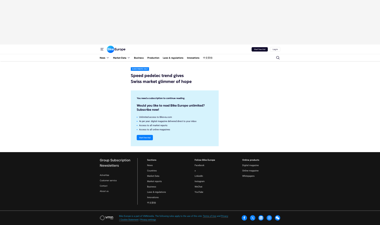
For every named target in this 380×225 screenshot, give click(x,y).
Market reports (154, 181)
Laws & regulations (156, 192)
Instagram (200, 181)
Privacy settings (148, 219)
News (150, 165)
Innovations (153, 197)
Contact (103, 185)
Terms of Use (209, 216)
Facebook (199, 165)
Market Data (153, 176)
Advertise (104, 175)
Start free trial (259, 49)
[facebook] (244, 218)
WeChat (198, 186)
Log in (275, 49)
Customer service (108, 180)
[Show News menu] (108, 57)
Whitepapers (248, 176)
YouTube (199, 192)
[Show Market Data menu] (128, 57)
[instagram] (269, 218)
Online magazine (250, 170)
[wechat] (277, 218)
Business (151, 186)
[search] (278, 58)
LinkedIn (199, 176)
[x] (252, 218)
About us (104, 191)
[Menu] (102, 49)
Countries (152, 170)
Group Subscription (115, 160)
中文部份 (151, 202)
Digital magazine (250, 165)
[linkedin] (261, 218)
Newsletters (109, 165)
